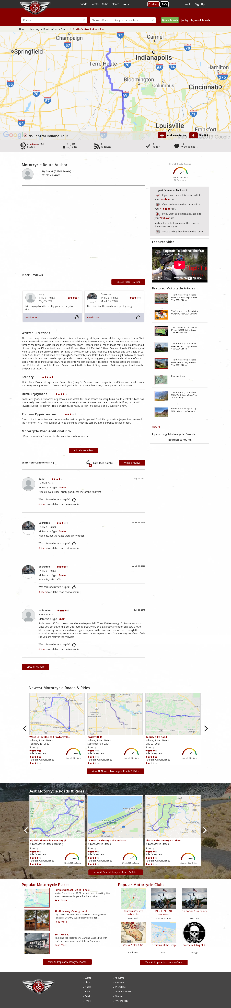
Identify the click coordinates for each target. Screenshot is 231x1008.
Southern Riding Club (194, 945)
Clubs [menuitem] (105, 4)
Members (119, 982)
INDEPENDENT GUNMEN (163, 912)
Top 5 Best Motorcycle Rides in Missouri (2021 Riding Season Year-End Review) (185, 330)
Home (22, 29)
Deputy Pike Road (156, 737)
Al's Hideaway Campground (71, 911)
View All (156, 426)
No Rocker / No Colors (194, 911)
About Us (119, 977)
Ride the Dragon (178, 376)
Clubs (87, 982)
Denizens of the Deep (164, 945)
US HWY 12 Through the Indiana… (107, 840)
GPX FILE (204, 135)
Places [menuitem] (115, 4)
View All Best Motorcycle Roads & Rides (115, 872)
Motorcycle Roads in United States (49, 29)
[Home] (38, 980)
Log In (187, 4)
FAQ (164, 4)
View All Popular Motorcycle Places (67, 962)
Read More (31, 317)
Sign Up (200, 4)
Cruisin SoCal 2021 (133, 945)
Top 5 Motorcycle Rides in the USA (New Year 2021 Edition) (184, 312)
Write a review (132, 462)
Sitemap (119, 996)
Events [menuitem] (94, 4)
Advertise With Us (123, 991)
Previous (25, 728)
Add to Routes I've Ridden (158, 195)
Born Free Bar (63, 934)
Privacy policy (121, 1000)
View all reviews (35, 667)
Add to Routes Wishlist (158, 204)
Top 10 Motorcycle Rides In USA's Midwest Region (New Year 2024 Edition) (183, 362)
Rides (87, 991)
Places (88, 987)
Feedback (153, 4)
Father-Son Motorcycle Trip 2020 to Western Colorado (183, 409)
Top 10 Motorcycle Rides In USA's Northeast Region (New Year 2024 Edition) (184, 297)
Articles (88, 996)
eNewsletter (120, 987)
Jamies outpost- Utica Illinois (72, 889)
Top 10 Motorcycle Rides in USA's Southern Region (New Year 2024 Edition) (184, 346)
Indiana (34, 144)
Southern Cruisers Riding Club (133, 912)
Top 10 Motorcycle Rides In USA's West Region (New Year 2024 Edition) (184, 395)
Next (206, 728)
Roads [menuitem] (83, 4)
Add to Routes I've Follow (158, 213)
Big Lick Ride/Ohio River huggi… (48, 840)
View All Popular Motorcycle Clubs (163, 962)
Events (88, 977)
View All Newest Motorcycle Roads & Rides (115, 771)
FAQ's (87, 1000)
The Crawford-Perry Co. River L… (165, 840)
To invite (158, 232)
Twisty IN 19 (94, 737)
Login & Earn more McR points (171, 190)
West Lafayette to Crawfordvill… (49, 737)
